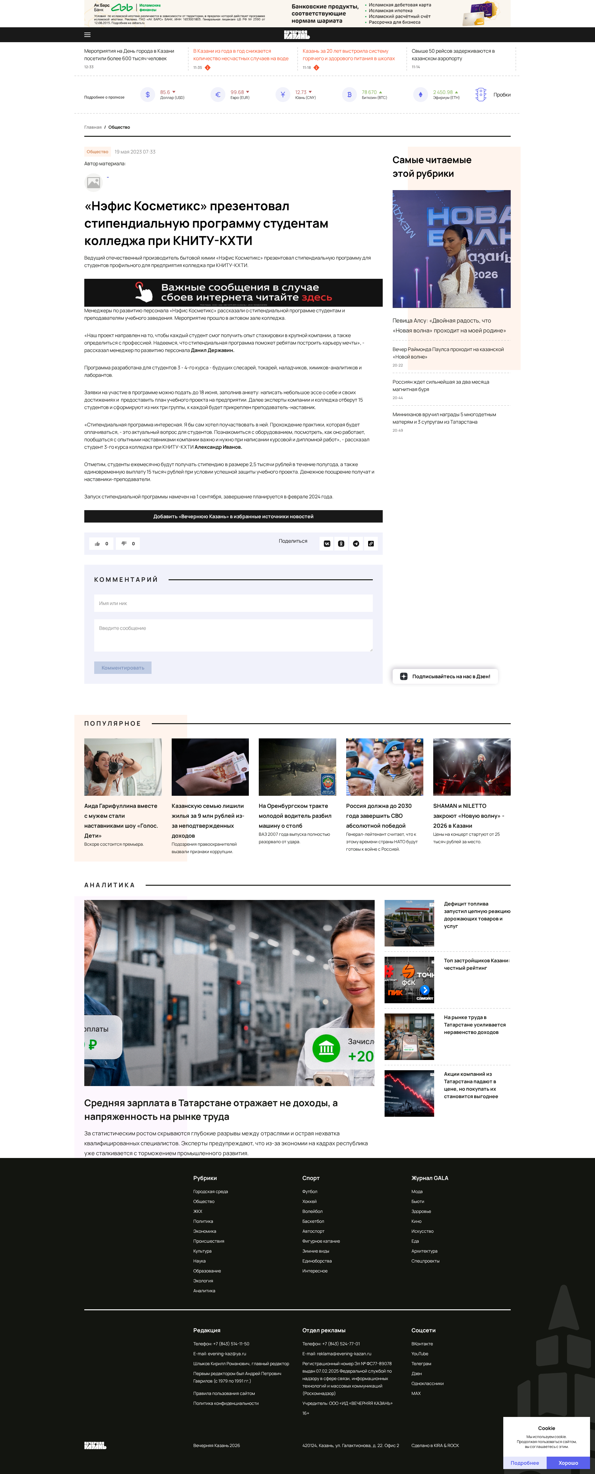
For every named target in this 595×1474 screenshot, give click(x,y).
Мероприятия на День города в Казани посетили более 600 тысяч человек (129, 54)
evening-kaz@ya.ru (227, 1353)
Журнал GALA (430, 1178)
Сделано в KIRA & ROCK (435, 1445)
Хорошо (568, 1462)
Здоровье (421, 1211)
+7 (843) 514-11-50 (231, 1344)
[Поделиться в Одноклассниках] (341, 543)
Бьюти (418, 1201)
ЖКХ (197, 1211)
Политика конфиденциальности (226, 1403)
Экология (203, 1281)
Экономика (204, 1231)
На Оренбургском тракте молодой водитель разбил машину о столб (295, 815)
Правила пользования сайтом (224, 1393)
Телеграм (421, 1363)
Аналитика (110, 885)
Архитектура (425, 1251)
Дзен (417, 1373)
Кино (416, 1221)
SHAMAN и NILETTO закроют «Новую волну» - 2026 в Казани (469, 815)
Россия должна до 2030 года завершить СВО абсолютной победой (379, 815)
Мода (417, 1191)
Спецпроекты (425, 1261)
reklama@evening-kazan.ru (344, 1353)
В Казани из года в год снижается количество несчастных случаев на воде (241, 54)
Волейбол (312, 1211)
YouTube (420, 1353)
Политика (203, 1221)
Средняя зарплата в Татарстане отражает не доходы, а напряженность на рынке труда (211, 1109)
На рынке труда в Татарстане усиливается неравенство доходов (475, 1024)
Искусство (423, 1231)
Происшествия (208, 1241)
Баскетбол (313, 1221)
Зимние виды (315, 1251)
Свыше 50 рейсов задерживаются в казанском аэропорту (453, 54)
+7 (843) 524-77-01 (341, 1344)
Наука (199, 1261)
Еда (415, 1241)
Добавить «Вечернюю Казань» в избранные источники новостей (233, 516)
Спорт (311, 1178)
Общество (119, 127)
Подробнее (525, 1462)
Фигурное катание (321, 1241)
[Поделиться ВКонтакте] (326, 543)
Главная (93, 127)
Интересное (315, 1271)
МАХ (416, 1393)
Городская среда (210, 1191)
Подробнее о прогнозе (104, 97)
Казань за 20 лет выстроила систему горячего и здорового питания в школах (349, 54)
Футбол (309, 1191)
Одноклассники (428, 1383)
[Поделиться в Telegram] (356, 543)
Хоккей (309, 1201)
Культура (202, 1251)
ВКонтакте (422, 1344)
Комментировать (123, 667)
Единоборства (317, 1261)
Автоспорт (313, 1231)
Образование (207, 1271)
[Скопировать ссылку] (371, 543)
